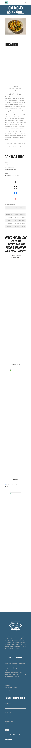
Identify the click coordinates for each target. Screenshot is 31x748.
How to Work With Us (11, 687)
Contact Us (8, 691)
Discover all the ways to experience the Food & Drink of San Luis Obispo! (15, 244)
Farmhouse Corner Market (15, 488)
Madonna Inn (15, 479)
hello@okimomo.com (10, 169)
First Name (8, 703)
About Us (7, 685)
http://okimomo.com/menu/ (12, 175)
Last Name (8, 712)
